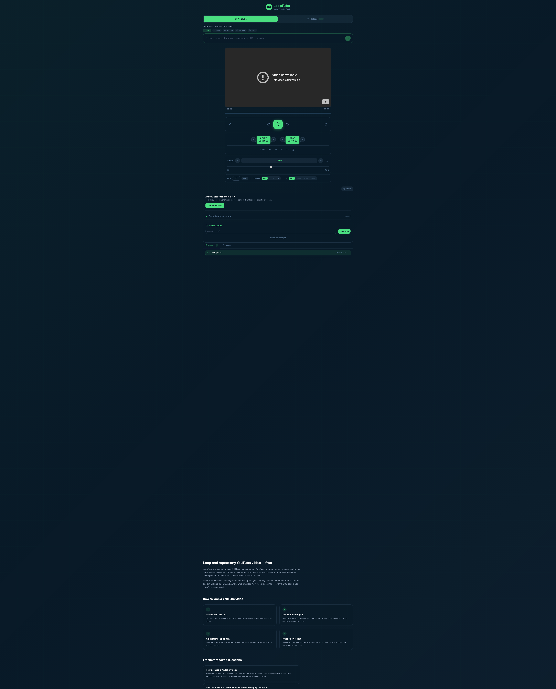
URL (208, 30)
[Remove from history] (348, 252)
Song (218, 30)
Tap (244, 178)
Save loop (344, 231)
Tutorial (229, 30)
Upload (316, 19)
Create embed (215, 205)
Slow (298, 178)
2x (287, 149)
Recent (212, 245)
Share (348, 189)
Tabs (253, 30)
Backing (242, 30)
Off (264, 178)
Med (306, 178)
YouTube (242, 19)
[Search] (348, 38)
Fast (313, 178)
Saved (228, 245)
